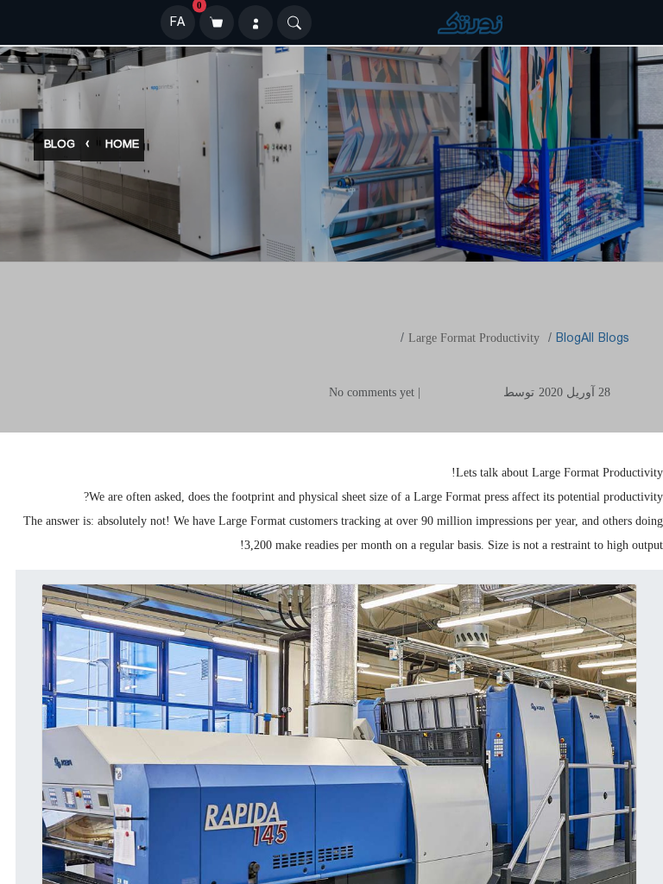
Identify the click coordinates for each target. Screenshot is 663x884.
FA (177, 22)
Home (122, 145)
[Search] (294, 22)
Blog (59, 145)
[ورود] (255, 22)
